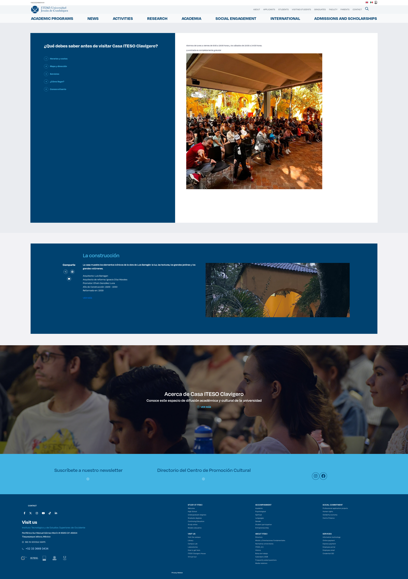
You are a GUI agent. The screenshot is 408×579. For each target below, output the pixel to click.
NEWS (93, 18)
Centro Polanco (329, 518)
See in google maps (34, 542)
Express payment (329, 544)
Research (157, 18)
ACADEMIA (191, 18)
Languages (259, 518)
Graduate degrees (195, 518)
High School (192, 511)
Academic (259, 508)
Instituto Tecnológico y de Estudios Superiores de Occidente (53, 527)
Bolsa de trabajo (261, 553)
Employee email (329, 550)
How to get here (194, 550)
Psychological (260, 511)
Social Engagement (235, 18)
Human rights (328, 511)
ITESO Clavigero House (197, 553)
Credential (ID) (328, 553)
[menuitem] (257, 9)
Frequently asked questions (266, 560)
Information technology (331, 537)
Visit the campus (194, 537)
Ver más (206, 407)
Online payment (329, 540)
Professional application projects (335, 508)
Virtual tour (192, 557)
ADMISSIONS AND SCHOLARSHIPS (345, 18)
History (258, 550)
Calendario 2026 (261, 557)
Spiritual (258, 515)
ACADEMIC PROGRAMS (52, 18)
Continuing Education (196, 521)
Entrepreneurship (262, 528)
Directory (258, 537)
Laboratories (193, 547)
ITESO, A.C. (259, 547)
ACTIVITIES (123, 18)
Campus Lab (192, 544)
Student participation (263, 525)
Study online (192, 525)
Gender (258, 521)
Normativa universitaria (264, 544)
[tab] (102, 60)
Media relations (261, 563)
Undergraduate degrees (197, 515)
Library (190, 540)
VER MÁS (87, 297)
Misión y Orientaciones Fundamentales (270, 540)
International (285, 18)
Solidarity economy (330, 515)
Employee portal (329, 547)
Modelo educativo (195, 528)
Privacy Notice (177, 572)
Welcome (191, 508)
